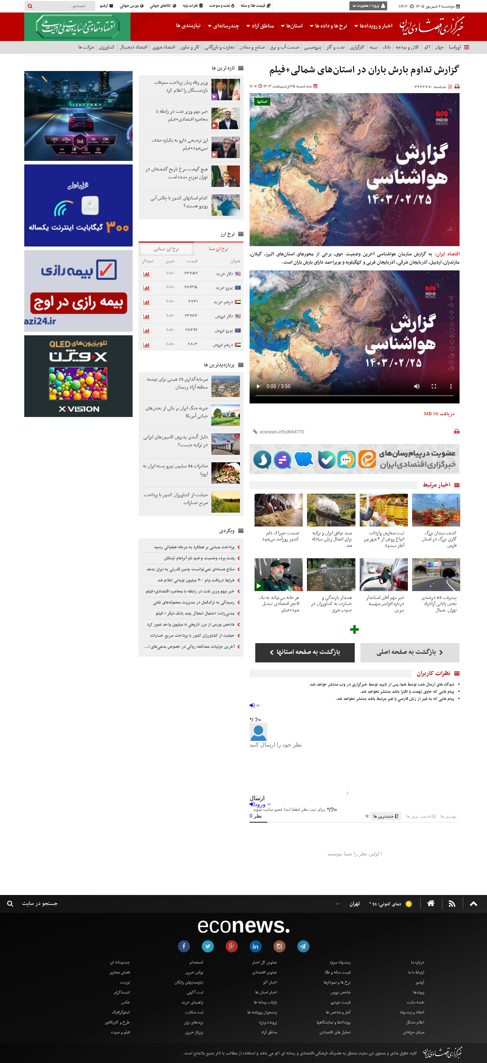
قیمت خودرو (340, 1002)
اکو (427, 47)
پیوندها (418, 992)
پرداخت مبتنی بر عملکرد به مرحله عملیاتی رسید (195, 547)
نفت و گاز (336, 47)
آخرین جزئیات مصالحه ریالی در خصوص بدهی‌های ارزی (189, 646)
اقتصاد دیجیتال (133, 47)
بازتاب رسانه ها (265, 1002)
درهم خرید (223, 302)
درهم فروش (223, 345)
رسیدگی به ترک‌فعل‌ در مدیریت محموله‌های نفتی (194, 602)
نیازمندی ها (188, 25)
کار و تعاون (190, 47)
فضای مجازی (119, 972)
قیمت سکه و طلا (337, 972)
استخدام (196, 962)
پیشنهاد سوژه (340, 962)
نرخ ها (331, 26)
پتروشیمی (313, 47)
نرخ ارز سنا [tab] (218, 249)
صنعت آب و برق (284, 47)
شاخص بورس (340, 992)
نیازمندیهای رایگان (189, 982)
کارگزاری (357, 47)
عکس (125, 1002)
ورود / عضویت (368, 5)
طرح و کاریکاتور (117, 1022)
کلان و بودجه (407, 47)
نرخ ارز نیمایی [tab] (166, 249)
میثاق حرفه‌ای (413, 1032)
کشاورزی (107, 47)
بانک (387, 47)
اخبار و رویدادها (376, 26)
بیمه (374, 47)
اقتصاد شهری (163, 47)
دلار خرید (224, 274)
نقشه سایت (415, 1002)
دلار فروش (224, 316)
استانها (262, 101)
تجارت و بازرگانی (220, 47)
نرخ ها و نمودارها (337, 982)
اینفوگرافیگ (121, 1012)
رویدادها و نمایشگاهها (333, 1022)
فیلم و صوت (120, 1032)
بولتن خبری (194, 972)
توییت (125, 982)
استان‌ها (294, 26)
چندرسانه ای (120, 962)
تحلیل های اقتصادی (334, 1032)
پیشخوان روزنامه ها (262, 1012)
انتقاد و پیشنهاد (412, 1012)
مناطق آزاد (262, 26)
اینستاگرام (122, 992)
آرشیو (104, 5)
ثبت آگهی (195, 992)
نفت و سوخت (220, 5)
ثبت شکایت (194, 1012)
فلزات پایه (191, 5)
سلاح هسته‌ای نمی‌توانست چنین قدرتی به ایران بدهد (191, 569)
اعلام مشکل (415, 1022)
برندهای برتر (193, 1022)
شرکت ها (86, 47)
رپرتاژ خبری (194, 1032)
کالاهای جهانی (161, 5)
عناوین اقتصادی (264, 972)
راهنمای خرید (192, 1002)
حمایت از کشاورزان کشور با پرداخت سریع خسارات (193, 635)
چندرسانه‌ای (225, 26)
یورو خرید (224, 288)
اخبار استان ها (266, 992)
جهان (439, 47)
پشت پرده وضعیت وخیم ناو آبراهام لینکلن (200, 558)
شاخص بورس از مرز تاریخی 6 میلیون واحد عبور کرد (191, 624)
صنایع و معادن (252, 47)
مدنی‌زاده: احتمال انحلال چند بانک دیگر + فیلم (196, 613)
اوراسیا (455, 47)
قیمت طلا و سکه (253, 5)
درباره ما (417, 962)
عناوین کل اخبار (264, 962)
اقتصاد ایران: (447, 254)
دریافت (439, 413)
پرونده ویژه (268, 1022)
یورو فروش (224, 330)
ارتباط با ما (416, 972)
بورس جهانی (129, 5)
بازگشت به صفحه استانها (307, 652)
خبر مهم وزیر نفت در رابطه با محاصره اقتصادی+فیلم (191, 591)
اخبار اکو (270, 982)
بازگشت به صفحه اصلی (406, 652)
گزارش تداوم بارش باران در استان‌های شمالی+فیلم (364, 70)
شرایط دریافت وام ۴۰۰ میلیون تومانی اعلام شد (197, 580)
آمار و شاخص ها (338, 1012)
